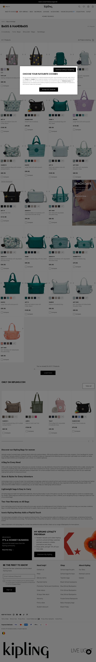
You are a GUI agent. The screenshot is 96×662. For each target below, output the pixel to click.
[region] (48, 80)
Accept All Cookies (48, 89)
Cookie (33, 79)
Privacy (26, 79)
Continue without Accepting (65, 70)
